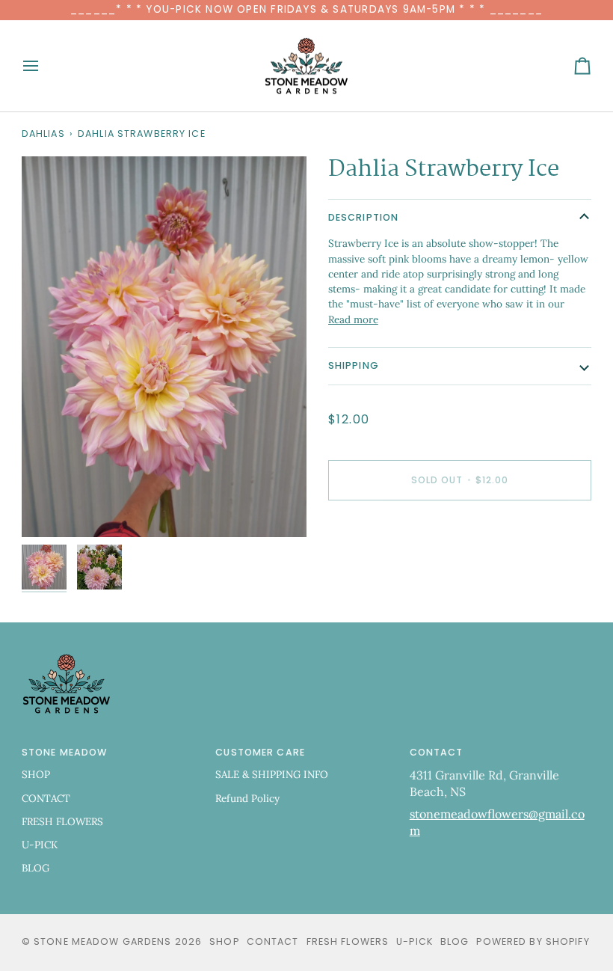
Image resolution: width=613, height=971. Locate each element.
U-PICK (40, 844)
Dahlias (43, 133)
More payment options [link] (381, 570)
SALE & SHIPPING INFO (271, 774)
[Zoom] (50, 509)
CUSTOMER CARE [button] (260, 752)
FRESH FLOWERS (62, 821)
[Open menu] (44, 66)
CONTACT (46, 798)
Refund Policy (247, 798)
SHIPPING (353, 365)
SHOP (36, 774)
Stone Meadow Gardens (103, 941)
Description (363, 217)
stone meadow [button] (65, 752)
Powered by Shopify (532, 941)
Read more (353, 319)
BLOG (35, 867)
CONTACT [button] (436, 752)
